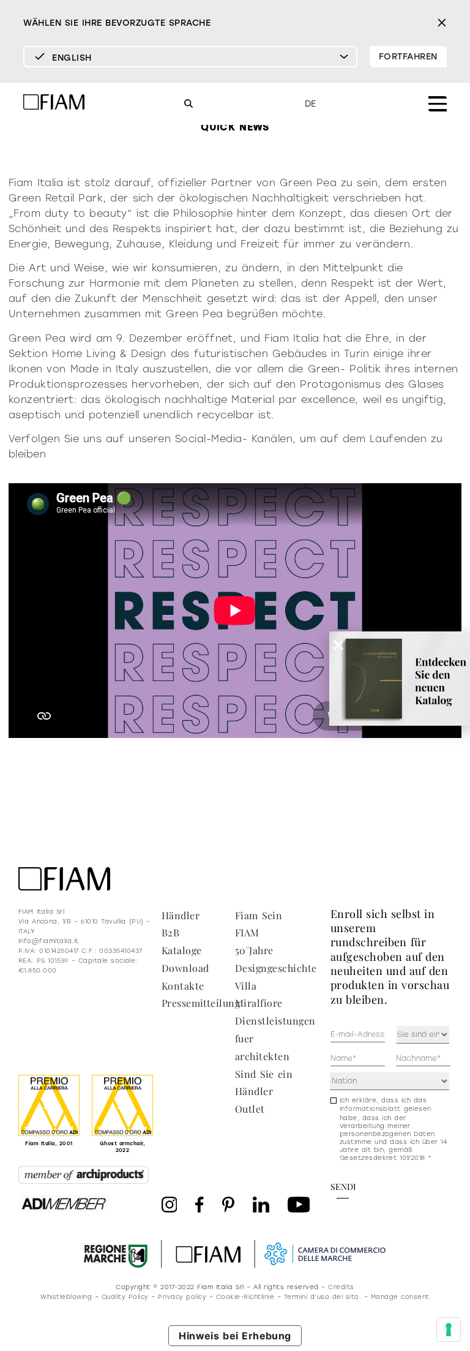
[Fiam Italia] (53, 103)
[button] (338, 645)
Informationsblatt (370, 1109)
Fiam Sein (258, 915)
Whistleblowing (66, 1297)
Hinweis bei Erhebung (235, 1336)
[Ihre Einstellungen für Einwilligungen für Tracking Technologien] (448, 1329)
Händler (181, 915)
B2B (170, 932)
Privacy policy (182, 1297)
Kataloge (182, 950)
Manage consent (400, 1297)
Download (185, 968)
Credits (341, 1287)
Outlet (250, 1108)
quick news (235, 127)
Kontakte (183, 985)
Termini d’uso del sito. (322, 1297)
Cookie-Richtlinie (245, 1297)
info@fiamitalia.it (48, 941)
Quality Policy (125, 1297)
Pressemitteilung (201, 1002)
